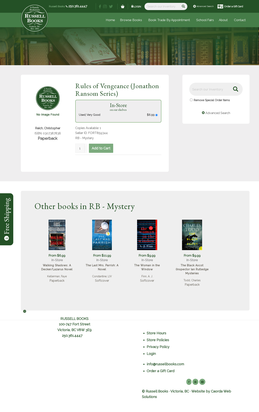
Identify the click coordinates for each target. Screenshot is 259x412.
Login (137, 6)
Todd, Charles (192, 280)
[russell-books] (34, 18)
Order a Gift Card (233, 6)
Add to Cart (101, 148)
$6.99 (151, 114)
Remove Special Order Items (212, 100)
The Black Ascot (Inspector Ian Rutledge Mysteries (192, 269)
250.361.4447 (77, 6)
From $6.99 (57, 255)
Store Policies (158, 340)
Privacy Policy (158, 347)
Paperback (56, 280)
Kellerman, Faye (57, 276)
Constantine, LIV (102, 276)
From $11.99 (102, 255)
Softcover (102, 280)
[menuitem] (205, 20)
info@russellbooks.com (165, 364)
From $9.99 (147, 255)
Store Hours (156, 333)
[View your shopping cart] (122, 6)
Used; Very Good (89, 114)
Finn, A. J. (147, 276)
